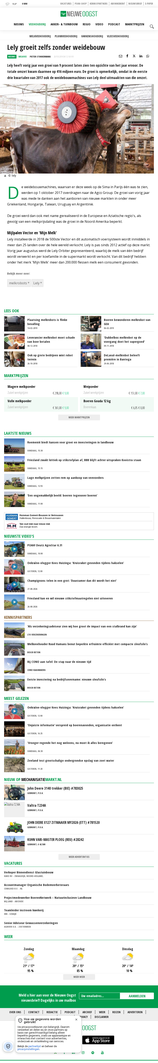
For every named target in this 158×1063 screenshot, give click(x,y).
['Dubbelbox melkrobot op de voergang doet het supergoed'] (93, 341)
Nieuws (19, 24)
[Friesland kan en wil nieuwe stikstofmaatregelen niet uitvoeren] (16, 602)
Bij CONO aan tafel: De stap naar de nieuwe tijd (59, 662)
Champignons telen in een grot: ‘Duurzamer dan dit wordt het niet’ (72, 580)
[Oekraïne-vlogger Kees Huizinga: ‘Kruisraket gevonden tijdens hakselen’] (16, 566)
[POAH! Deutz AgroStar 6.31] (16, 549)
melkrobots (18, 283)
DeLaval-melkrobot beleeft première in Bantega (122, 357)
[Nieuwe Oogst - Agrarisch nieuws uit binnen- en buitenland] (79, 13)
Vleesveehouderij (118, 36)
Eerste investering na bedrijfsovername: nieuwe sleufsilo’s (66, 679)
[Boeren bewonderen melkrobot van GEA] (93, 323)
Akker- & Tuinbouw (64, 24)
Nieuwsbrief (135, 3)
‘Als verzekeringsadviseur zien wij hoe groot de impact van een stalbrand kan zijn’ (82, 626)
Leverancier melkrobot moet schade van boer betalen (51, 339)
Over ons (15, 1012)
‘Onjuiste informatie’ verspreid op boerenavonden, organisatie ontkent (74, 725)
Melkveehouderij (40, 36)
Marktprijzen (134, 24)
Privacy (83, 1017)
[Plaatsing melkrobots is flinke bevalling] (16, 323)
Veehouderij (37, 24)
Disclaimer (102, 1017)
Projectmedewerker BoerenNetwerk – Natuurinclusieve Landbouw (47, 897)
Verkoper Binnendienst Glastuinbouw (28, 872)
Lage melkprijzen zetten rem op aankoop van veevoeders (65, 478)
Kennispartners (99, 3)
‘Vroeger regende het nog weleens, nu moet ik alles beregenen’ (70, 743)
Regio (87, 24)
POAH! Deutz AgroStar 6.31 (44, 545)
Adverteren (135, 1012)
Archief (87, 1012)
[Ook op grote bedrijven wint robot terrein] (16, 359)
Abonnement (118, 3)
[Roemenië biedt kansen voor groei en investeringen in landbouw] (16, 446)
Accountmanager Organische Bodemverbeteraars (36, 885)
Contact (34, 1012)
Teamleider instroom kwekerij (24, 910)
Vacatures (66, 3)
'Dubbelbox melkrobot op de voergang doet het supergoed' (124, 339)
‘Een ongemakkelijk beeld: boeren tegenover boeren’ (62, 495)
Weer (8, 936)
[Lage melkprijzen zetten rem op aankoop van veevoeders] (16, 481)
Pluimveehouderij (66, 36)
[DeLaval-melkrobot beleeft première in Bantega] (93, 359)
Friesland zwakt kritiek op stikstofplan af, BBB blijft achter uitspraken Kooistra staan (84, 460)
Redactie (52, 1012)
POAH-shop (81, 3)
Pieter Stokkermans (40, 56)
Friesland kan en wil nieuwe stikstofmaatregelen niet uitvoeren (70, 598)
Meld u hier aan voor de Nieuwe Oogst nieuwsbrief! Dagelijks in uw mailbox (47, 998)
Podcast (114, 24)
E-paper (149, 3)
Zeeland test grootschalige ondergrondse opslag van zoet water (70, 760)
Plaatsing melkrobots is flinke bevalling (47, 322)
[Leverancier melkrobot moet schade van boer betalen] (16, 341)
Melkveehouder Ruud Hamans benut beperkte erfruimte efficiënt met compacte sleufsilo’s (87, 644)
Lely (36, 283)
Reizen (116, 1012)
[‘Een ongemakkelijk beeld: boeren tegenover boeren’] (16, 499)
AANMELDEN (137, 996)
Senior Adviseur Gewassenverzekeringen (31, 923)
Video (99, 24)
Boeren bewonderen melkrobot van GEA (127, 322)
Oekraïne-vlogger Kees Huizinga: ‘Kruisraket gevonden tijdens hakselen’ (75, 563)
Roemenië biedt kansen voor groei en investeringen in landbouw (70, 442)
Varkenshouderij (92, 36)
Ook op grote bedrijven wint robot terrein (50, 357)
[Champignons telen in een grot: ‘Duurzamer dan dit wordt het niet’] (16, 584)
